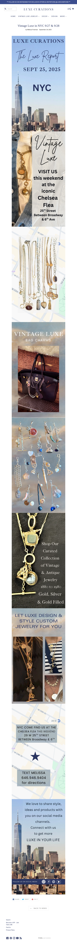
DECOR (45, 16)
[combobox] (10, 9)
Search (8, 920)
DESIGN (54, 16)
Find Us (8, 927)
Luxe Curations (47, 938)
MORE (62, 16)
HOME (13, 16)
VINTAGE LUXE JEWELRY (28, 16)
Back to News (40, 908)
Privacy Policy (10, 930)
